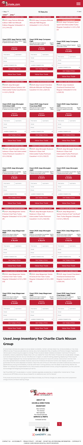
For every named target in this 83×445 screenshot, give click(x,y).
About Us (41, 400)
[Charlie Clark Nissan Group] (11, 3)
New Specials (41, 413)
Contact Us (6, 441)
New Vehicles (40, 409)
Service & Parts (41, 417)
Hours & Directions (41, 403)
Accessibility (17, 441)
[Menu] (78, 4)
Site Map (39, 441)
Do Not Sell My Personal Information (57, 441)
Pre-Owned (40, 411)
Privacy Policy (28, 441)
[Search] (59, 424)
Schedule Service (40, 419)
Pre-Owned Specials (40, 414)
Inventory (40, 406)
